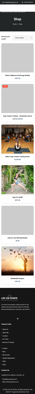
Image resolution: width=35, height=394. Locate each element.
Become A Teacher (8, 342)
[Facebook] (3, 317)
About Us (5, 329)
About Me (5, 333)
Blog (4, 352)
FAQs (4, 361)
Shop (4, 365)
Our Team (5, 339)
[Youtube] (8, 317)
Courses (5, 336)
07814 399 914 (28, 2)
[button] (33, 8)
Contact (5, 348)
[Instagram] (13, 317)
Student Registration (9, 358)
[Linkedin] (17, 318)
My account (6, 355)
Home (15, 24)
